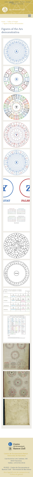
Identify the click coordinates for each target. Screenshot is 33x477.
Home (3, 21)
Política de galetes (16, 474)
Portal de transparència (20, 472)
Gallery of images (12, 21)
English (11, 2)
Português (20, 4)
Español (16, 2)
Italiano (28, 2)
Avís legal (7, 472)
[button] (16, 51)
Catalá (6, 2)
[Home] (5, 9)
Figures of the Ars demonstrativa (13, 23)
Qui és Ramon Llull (17, 10)
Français (13, 4)
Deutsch (22, 2)
